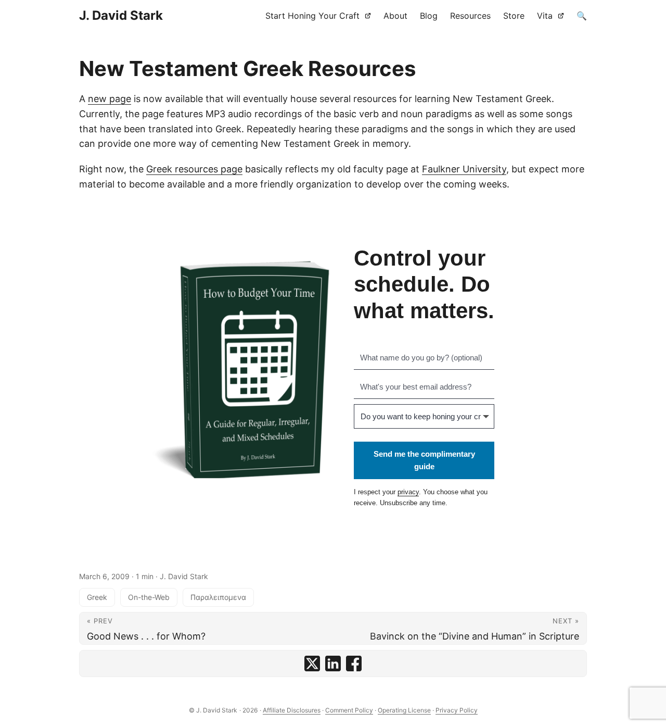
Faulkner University (464, 169)
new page (109, 98)
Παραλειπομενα (218, 597)
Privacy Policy (457, 710)
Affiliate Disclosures (292, 710)
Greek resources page (194, 169)
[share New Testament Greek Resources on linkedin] (333, 663)
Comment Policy (349, 710)
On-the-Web (149, 597)
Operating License (404, 710)
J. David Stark (121, 15)
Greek (97, 597)
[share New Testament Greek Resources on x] (312, 663)
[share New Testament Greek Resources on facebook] (354, 663)
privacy (408, 492)
